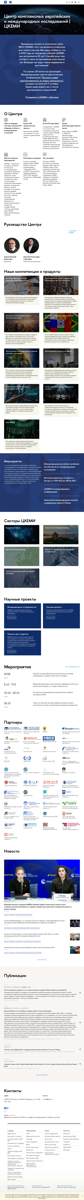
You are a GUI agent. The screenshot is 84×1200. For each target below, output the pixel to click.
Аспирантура (29, 1150)
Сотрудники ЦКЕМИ (72, 232)
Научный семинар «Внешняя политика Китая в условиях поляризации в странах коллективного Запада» (53, 674)
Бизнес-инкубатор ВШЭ (32, 1158)
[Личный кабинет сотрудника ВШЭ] (75, 2)
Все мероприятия (71, 667)
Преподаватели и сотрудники (16, 1143)
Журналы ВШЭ (67, 1147)
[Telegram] (7, 1108)
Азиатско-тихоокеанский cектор (57, 528)
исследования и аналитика (24, 914)
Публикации (8, 928)
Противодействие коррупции (16, 1158)
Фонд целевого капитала (14, 1155)
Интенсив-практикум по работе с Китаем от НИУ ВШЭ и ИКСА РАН (60, 479)
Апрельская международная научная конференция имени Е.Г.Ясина (61, 501)
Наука (6, 914)
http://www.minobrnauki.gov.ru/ (16, 1185)
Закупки (10, 1148)
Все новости (42, 959)
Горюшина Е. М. (8, 987)
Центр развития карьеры (32, 1155)
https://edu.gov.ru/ (37, 1185)
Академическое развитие (51, 1147)
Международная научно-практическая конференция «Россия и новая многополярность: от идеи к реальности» (55, 685)
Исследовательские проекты (52, 1136)
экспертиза (37, 941)
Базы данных (10, 422)
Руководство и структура (14, 1136)
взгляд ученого (35, 928)
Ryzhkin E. (12, 1061)
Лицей (28, 1133)
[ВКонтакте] (5, 1108)
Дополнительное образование (34, 1152)
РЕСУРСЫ (66, 1131)
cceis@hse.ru (48, 1099)
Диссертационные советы (52, 1142)
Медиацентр (66, 1144)
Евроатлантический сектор (15, 549)
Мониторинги (48, 1139)
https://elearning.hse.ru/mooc (65, 1185)
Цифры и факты (12, 1133)
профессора (19, 941)
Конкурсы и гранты (50, 1150)
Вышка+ (28, 1144)
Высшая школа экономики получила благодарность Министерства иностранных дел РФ (29, 947)
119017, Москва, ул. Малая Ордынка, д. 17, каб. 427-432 (22, 1100)
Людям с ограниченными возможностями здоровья (14, 1173)
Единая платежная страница (15, 1177)
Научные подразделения (51, 1133)
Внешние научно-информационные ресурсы (52, 1153)
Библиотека (66, 1133)
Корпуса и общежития (13, 1146)
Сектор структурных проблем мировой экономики (20, 572)
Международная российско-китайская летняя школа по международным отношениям (61, 466)
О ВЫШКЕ (11, 1131)
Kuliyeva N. (7, 1046)
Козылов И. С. (25, 1008)
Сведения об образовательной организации (16, 1169)
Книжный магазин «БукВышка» (71, 1139)
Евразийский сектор (13, 528)
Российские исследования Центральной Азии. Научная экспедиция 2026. (53, 693)
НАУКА (47, 1131)
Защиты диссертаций (50, 1144)
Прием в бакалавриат (32, 1142)
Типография (66, 1142)
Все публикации (42, 1075)
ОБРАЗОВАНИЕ (31, 1131)
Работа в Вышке (12, 1179)
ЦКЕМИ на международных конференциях (57, 490)
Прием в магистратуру (32, 1147)
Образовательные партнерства (34, 1161)
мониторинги (20, 953)
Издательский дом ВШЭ (69, 1136)
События (11, 914)
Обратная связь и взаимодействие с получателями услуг (31, 1165)
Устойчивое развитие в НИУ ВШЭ (15, 1139)
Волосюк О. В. (17, 1008)
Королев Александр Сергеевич (31, 258)
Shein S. (6, 1061)
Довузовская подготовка (33, 1136)
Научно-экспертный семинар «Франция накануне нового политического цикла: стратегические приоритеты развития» (55, 704)
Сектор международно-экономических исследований (59, 550)
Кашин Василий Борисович (10, 258)
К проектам (11, 617)
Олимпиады (29, 1139)
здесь (16, 1196)
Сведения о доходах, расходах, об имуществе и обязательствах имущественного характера (15, 1163)
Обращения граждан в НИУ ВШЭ (15, 1152)
